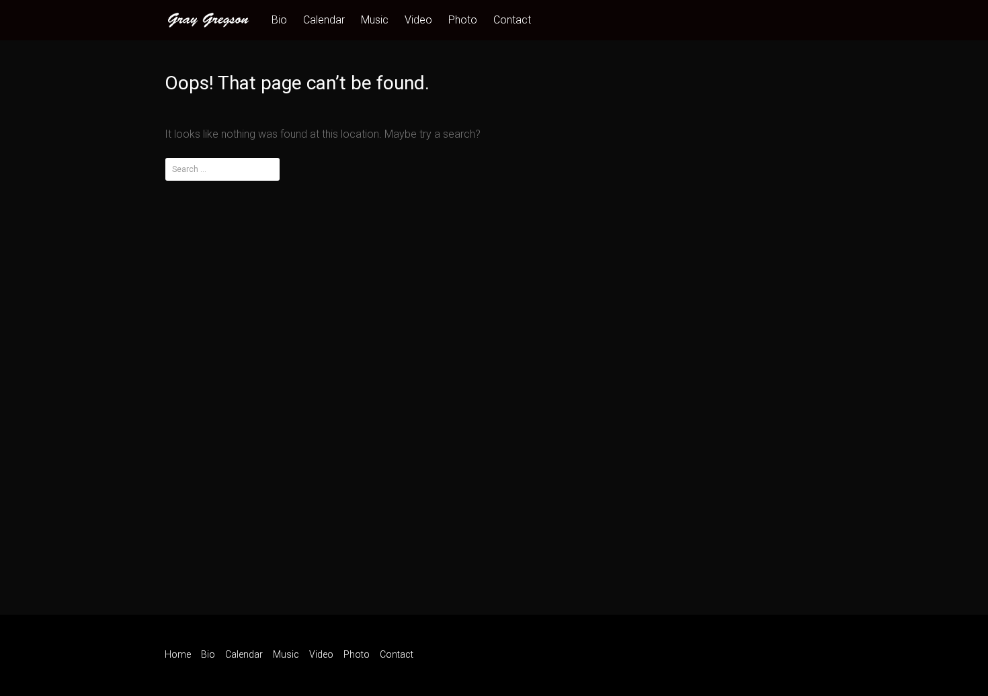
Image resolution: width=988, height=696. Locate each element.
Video (418, 19)
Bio (279, 19)
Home (178, 654)
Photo (462, 19)
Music (374, 19)
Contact (512, 19)
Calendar (324, 19)
